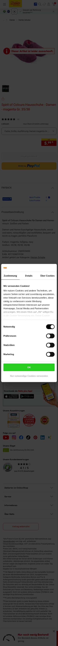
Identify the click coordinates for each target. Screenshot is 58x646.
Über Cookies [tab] (47, 275)
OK (29, 367)
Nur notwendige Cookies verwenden (29, 376)
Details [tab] (28, 275)
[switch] (50, 336)
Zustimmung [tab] (10, 275)
